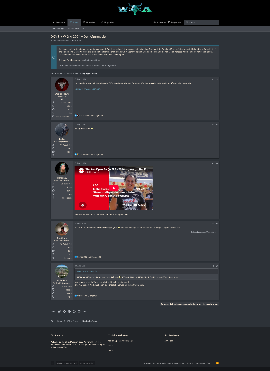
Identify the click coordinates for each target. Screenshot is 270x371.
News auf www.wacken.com (88, 89)
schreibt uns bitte (91, 60)
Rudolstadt (67, 198)
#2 (217, 125)
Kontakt (111, 350)
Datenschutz (179, 363)
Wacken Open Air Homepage (120, 341)
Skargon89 (62, 178)
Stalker (61, 139)
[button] (97, 22)
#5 (217, 266)
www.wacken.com (64, 117)
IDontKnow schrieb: (85, 271)
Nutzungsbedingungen (162, 363)
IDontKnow (62, 238)
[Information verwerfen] (215, 49)
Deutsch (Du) (88, 363)
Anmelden (169, 341)
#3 (217, 163)
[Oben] (214, 363)
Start (209, 363)
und (91, 115)
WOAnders (62, 280)
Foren (110, 346)
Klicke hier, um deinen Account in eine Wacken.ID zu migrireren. (88, 65)
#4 (217, 224)
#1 (217, 79)
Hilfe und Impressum (196, 363)
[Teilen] (213, 79)
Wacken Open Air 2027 (67, 363)
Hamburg (68, 258)
